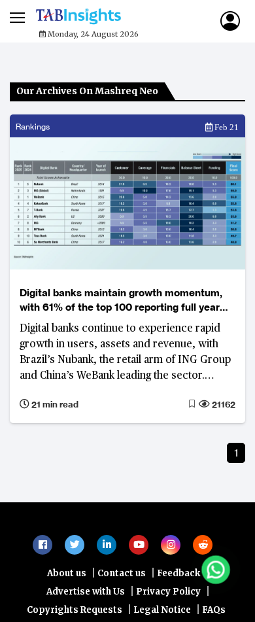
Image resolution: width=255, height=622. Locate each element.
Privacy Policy (168, 598)
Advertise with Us (85, 598)
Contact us (121, 579)
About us (66, 579)
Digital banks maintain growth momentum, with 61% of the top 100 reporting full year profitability (121, 300)
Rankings (33, 126)
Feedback (178, 579)
